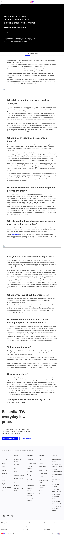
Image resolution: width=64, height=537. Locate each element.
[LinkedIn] (4, 515)
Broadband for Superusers (31, 494)
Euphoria (16, 464)
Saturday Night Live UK (18, 489)
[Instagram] (12, 515)
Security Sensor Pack (43, 481)
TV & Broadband (31, 463)
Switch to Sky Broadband (30, 499)
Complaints (4, 529)
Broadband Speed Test (57, 475)
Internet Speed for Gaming (56, 460)
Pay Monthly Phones (42, 486)
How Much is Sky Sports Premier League (56, 508)
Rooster (16, 485)
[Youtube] (8, 515)
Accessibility (4, 526)
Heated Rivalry (18, 478)
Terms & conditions (27, 522)
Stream (4, 463)
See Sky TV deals (9, 438)
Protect (41, 463)
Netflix (3, 480)
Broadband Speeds (30, 489)
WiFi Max (29, 471)
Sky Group (25, 529)
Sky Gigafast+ (30, 485)
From (15, 468)
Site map (25, 526)
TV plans (4, 459)
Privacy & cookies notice (50, 522)
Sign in (61, 2)
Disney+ (4, 470)
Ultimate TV (5, 466)
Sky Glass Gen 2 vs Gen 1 (56, 480)
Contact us (46, 526)
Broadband (30, 459)
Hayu (3, 477)
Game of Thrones (19, 475)
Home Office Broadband (30, 480)
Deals (40, 459)
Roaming (41, 494)
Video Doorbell (43, 470)
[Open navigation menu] (2, 2)
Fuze (15, 471)
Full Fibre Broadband (30, 467)
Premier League (6, 487)
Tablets (41, 490)
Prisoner (16, 482)
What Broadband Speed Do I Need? (57, 465)
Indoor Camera (43, 473)
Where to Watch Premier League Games (56, 496)
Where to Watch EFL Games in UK (57, 502)
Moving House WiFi (31, 475)
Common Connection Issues (57, 470)
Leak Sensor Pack (44, 477)
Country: (54, 533)
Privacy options (5, 522)
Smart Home (42, 466)
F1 (2, 491)
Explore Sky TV (26, 438)
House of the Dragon (17, 460)
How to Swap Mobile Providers (56, 490)
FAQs (27, 53)
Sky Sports (5, 484)
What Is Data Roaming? (55, 485)
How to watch (34, 53)
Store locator (47, 529)
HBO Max (4, 473)
